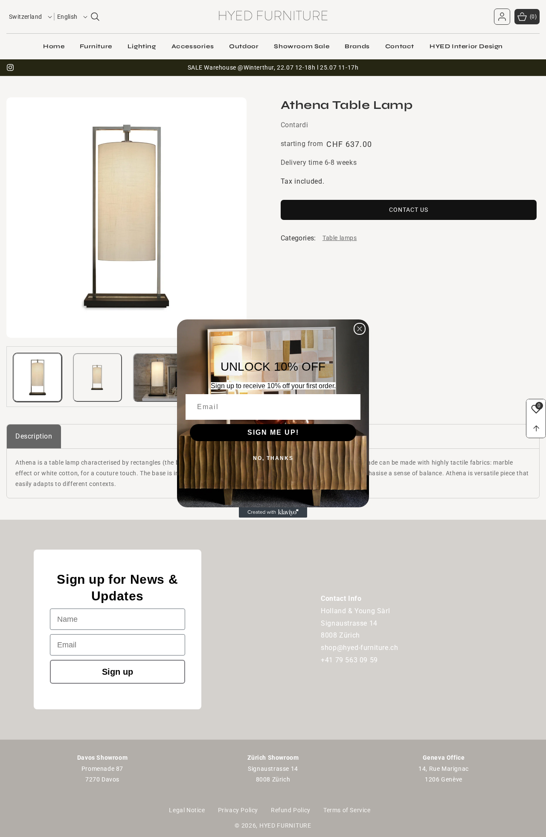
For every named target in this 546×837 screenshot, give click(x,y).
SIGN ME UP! (273, 432)
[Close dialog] (359, 329)
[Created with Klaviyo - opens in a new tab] (273, 512)
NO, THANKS (273, 458)
